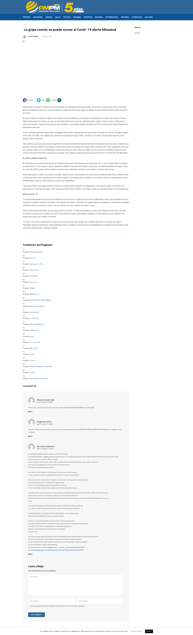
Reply (30, 412)
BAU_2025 (33, 348)
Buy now (33, 258)
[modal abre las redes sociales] (59, 100)
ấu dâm (32, 372)
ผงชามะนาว (34, 282)
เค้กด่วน (32, 360)
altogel (32, 288)
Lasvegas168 (34, 312)
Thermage (33, 276)
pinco (32, 336)
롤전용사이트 (34, 294)
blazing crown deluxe (37, 306)
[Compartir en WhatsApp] (51, 100)
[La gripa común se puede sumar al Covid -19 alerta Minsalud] (76, 66)
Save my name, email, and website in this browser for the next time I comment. (57, 606)
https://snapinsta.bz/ (37, 324)
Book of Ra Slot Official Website (40, 300)
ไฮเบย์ (32, 354)
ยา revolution (34, 318)
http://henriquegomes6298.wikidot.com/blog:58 (77, 407)
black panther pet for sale (38, 378)
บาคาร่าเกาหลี (35, 342)
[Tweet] (41, 100)
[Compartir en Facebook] (28, 100)
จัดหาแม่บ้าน (34, 270)
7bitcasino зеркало (36, 252)
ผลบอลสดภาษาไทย (36, 264)
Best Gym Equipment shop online (41, 366)
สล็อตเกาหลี (34, 330)
